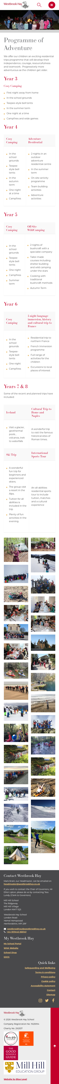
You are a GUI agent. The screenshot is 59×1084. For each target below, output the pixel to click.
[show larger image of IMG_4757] (43, 766)
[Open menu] (50, 5)
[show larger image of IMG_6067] (16, 813)
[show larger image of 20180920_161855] (43, 544)
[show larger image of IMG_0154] (43, 584)
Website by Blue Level (15, 1079)
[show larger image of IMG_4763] (16, 775)
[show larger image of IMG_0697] (43, 643)
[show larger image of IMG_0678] (16, 632)
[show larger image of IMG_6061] (43, 809)
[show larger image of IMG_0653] (43, 604)
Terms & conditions (45, 972)
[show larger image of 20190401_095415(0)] (43, 563)
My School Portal (12, 943)
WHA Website (11, 948)
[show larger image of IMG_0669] (43, 623)
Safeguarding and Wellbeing (40, 968)
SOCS (6, 957)
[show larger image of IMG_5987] (43, 787)
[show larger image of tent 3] (16, 855)
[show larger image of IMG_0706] (16, 651)
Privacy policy (48, 977)
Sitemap (50, 994)
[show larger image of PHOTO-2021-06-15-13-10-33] (43, 837)
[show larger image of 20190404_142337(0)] (16, 574)
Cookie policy (48, 981)
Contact (51, 990)
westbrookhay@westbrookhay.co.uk (26, 929)
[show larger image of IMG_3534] (16, 712)
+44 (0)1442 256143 (16, 932)
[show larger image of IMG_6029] (16, 794)
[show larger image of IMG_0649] (16, 594)
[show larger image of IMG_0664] (16, 613)
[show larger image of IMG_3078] (16, 691)
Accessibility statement (43, 985)
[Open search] (39, 5)
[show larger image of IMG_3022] (43, 682)
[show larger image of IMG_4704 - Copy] (43, 724)
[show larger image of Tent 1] (16, 834)
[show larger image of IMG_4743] (16, 733)
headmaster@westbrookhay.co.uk (22, 884)
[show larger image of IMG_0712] (43, 662)
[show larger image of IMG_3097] (43, 703)
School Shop (10, 952)
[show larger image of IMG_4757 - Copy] (16, 754)
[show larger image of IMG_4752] (43, 745)
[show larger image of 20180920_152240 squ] (16, 550)
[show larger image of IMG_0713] (16, 670)
